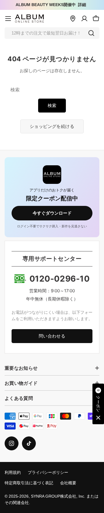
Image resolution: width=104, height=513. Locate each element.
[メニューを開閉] (8, 18)
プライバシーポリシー (48, 472)
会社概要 (68, 483)
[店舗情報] (72, 18)
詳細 (82, 5)
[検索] (91, 33)
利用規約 (13, 472)
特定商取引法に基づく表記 (29, 483)
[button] (98, 404)
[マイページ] (84, 18)
